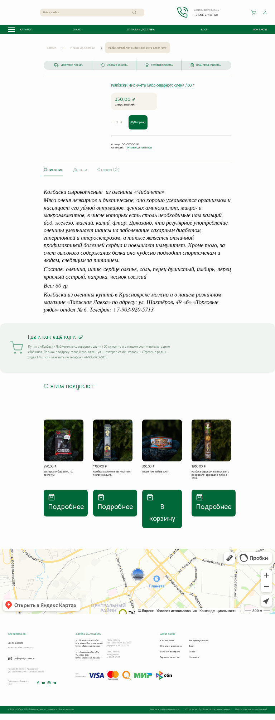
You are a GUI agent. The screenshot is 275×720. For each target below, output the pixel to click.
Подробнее (65, 506)
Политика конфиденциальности (165, 709)
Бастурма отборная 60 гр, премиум (58, 473)
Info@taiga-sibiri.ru (25, 658)
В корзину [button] (162, 512)
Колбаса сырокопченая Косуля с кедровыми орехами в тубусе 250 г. (210, 475)
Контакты (260, 29)
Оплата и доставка (141, 29)
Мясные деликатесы (82, 47)
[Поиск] (134, 12)
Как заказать (167, 640)
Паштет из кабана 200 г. (155, 471)
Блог (204, 29)
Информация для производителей (251, 709)
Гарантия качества (162, 65)
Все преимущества (198, 640)
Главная (51, 47)
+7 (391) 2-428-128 (206, 14)
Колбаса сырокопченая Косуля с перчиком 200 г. (112, 473)
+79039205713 (15, 643)
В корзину (140, 122)
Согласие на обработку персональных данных (207, 709)
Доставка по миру (72, 65)
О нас (77, 29)
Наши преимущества (208, 65)
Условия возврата (117, 65)
